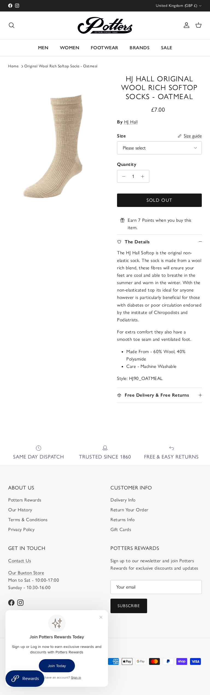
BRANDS (140, 47)
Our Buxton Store (26, 572)
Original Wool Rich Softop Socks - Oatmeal (61, 66)
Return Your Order (129, 509)
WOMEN (70, 47)
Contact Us (19, 560)
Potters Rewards (24, 500)
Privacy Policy (21, 529)
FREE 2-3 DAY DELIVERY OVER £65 (105, 6)
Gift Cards (120, 529)
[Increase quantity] (144, 176)
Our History (20, 509)
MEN (43, 47)
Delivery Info (123, 500)
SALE (166, 47)
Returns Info (122, 519)
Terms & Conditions (27, 519)
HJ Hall (131, 122)
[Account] (185, 25)
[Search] (11, 25)
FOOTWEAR (104, 47)
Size (121, 136)
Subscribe (129, 605)
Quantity (126, 164)
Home (13, 66)
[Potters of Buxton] (105, 25)
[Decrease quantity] (122, 176)
